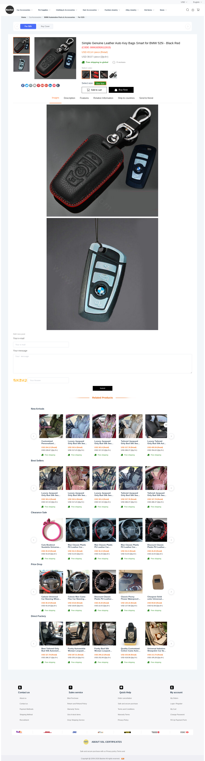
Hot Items (148, 10)
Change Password (177, 715)
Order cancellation (125, 698)
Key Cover (45, 26)
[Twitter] (26, 86)
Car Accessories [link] (35, 17)
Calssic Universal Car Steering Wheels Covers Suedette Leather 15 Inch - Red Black (51, 598)
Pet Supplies (43, 10)
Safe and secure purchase (128, 704)
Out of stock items (74, 715)
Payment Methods (26, 709)
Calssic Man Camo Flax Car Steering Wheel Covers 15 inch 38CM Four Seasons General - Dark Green (76, 598)
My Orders (174, 698)
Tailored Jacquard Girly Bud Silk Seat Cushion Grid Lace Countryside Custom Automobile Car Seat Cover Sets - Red (156, 494)
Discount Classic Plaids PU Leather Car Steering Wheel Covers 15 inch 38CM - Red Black (156, 546)
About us (23, 698)
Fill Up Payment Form (178, 720)
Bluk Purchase (72, 698)
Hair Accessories (90, 10)
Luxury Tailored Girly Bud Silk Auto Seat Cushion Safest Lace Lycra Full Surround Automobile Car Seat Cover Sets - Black (157, 442)
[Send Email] (34, 86)
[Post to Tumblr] (58, 86)
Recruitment (24, 720)
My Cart (173, 709)
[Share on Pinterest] (38, 86)
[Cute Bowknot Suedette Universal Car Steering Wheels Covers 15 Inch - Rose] (51, 541)
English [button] (196, 2)
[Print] (30, 86)
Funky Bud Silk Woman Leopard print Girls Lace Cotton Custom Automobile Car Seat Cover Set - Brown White (104, 649)
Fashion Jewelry (111, 10)
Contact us (24, 704)
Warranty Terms (73, 709)
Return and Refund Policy (77, 704)
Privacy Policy (123, 720)
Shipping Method (26, 715)
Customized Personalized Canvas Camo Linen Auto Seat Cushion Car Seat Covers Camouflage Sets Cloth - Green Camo (51, 442)
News (162, 10)
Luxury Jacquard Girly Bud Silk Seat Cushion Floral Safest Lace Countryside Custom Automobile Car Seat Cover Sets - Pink (103, 442)
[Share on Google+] (46, 86)
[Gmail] (42, 86)
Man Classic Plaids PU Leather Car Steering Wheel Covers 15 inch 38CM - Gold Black (77, 546)
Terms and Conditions (126, 709)
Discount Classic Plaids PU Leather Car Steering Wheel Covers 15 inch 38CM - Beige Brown (104, 598)
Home (23, 17)
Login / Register (176, 704)
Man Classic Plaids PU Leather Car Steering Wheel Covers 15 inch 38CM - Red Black (103, 546)
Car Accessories (23, 10)
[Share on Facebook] (23, 86)
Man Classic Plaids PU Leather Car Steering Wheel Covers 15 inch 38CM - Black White (130, 546)
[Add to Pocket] (54, 86)
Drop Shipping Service (76, 720)
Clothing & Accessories (65, 10)
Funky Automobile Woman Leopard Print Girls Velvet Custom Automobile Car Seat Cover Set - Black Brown (77, 649)
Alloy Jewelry (131, 10)
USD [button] (183, 2)
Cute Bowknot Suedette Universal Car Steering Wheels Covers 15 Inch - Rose (51, 546)
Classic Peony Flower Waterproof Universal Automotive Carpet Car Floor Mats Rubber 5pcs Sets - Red (130, 598)
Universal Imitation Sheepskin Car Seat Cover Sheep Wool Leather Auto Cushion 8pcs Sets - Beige (157, 649)
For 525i (81, 17)
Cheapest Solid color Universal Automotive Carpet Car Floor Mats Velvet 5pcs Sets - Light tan (156, 598)
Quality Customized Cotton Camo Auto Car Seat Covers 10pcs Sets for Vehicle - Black (130, 649)
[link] (23, 17)
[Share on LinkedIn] (50, 86)
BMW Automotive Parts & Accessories (59, 17)
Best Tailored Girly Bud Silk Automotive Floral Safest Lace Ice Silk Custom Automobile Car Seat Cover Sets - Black (51, 649)
